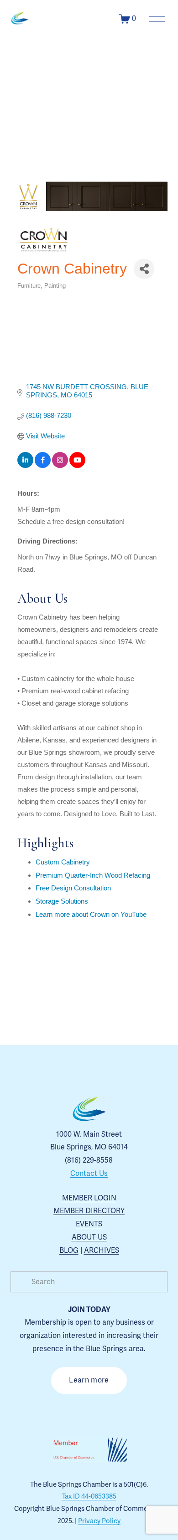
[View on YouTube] (77, 465)
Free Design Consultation (73, 888)
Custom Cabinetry (63, 862)
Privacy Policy (99, 1521)
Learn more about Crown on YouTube (91, 914)
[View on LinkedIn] (25, 465)
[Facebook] (78, 1412)
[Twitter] (99, 1412)
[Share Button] (144, 269)
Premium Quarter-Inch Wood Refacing (93, 875)
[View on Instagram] (60, 465)
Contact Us (89, 1173)
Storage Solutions (62, 901)
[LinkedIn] (120, 1412)
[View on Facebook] (43, 465)
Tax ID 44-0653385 (89, 1496)
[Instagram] (57, 1412)
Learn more (89, 1380)
